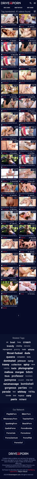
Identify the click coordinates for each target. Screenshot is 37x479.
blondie (8, 396)
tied (14, 392)
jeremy (17, 349)
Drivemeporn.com (15, 474)
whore (31, 349)
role (30, 388)
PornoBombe (26, 428)
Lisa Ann (33, 69)
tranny (5, 364)
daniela (27, 346)
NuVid (23, 83)
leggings (21, 396)
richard (22, 399)
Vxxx (4, 26)
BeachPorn (27, 423)
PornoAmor (26, 433)
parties (22, 387)
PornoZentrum (11, 438)
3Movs (5, 55)
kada (13, 368)
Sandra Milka (15, 40)
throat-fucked (15, 353)
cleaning (19, 346)
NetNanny (31, 470)
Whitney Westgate (17, 209)
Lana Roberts (15, 195)
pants (14, 399)
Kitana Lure (15, 280)
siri (7, 342)
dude (27, 353)
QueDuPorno (10, 428)
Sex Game (30, 7)
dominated (10, 360)
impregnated (7, 349)
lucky (29, 357)
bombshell (27, 383)
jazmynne (10, 379)
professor (17, 375)
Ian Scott (33, 40)
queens (10, 356)
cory (28, 395)
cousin (21, 380)
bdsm (29, 372)
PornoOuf (18, 443)
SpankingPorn (11, 423)
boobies (28, 376)
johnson (22, 360)
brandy (10, 346)
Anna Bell (15, 181)
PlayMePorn (11, 414)
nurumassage (11, 383)
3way (19, 342)
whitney (22, 391)
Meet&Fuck (18, 7)
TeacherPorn (28, 419)
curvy (30, 360)
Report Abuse (22, 471)
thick (7, 376)
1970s (31, 391)
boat (12, 342)
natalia (6, 368)
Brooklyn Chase (16, 153)
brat (14, 396)
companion (21, 357)
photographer (26, 368)
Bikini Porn (26, 414)
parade (6, 391)
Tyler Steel (15, 223)
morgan (19, 372)
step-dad (29, 380)
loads (24, 349)
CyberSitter (13, 471)
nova (33, 364)
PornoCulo (10, 433)
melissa (8, 372)
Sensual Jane (15, 97)
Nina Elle (15, 55)
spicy (26, 364)
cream (27, 342)
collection (16, 364)
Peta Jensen (15, 139)
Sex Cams (7, 7)
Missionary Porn (10, 419)
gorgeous (10, 387)
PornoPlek (27, 438)
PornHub (6, 83)
